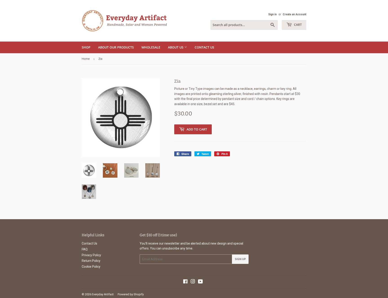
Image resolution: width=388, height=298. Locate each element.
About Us (176, 47)
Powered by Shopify (131, 294)
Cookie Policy (91, 266)
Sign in (272, 14)
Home (86, 58)
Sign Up (240, 259)
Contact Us (204, 47)
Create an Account (294, 14)
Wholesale (150, 47)
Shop (86, 47)
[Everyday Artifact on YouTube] (200, 282)
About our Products (116, 47)
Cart (297, 24)
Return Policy (91, 261)
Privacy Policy (91, 255)
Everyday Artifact (103, 294)
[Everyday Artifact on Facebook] (185, 282)
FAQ (85, 249)
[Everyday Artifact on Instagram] (193, 282)
